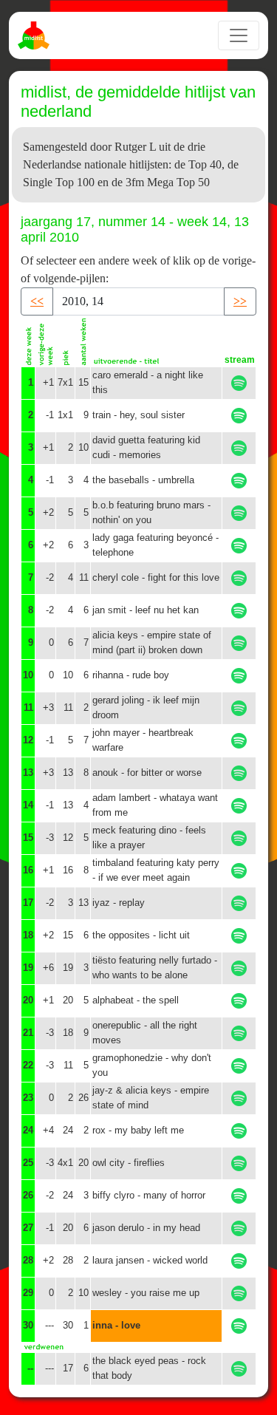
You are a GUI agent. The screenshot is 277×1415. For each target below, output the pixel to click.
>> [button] (240, 301)
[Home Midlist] (35, 35)
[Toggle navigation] (238, 35)
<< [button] (37, 301)
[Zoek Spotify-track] (239, 383)
